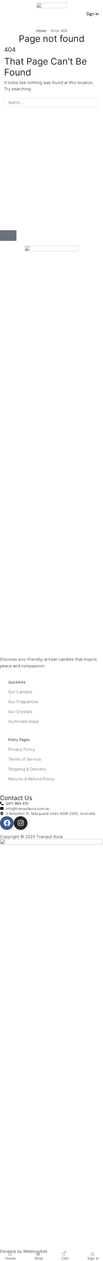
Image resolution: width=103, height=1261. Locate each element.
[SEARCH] (94, 102)
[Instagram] (20, 823)
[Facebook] (7, 823)
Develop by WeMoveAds (23, 1251)
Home (41, 30)
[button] (7, 14)
